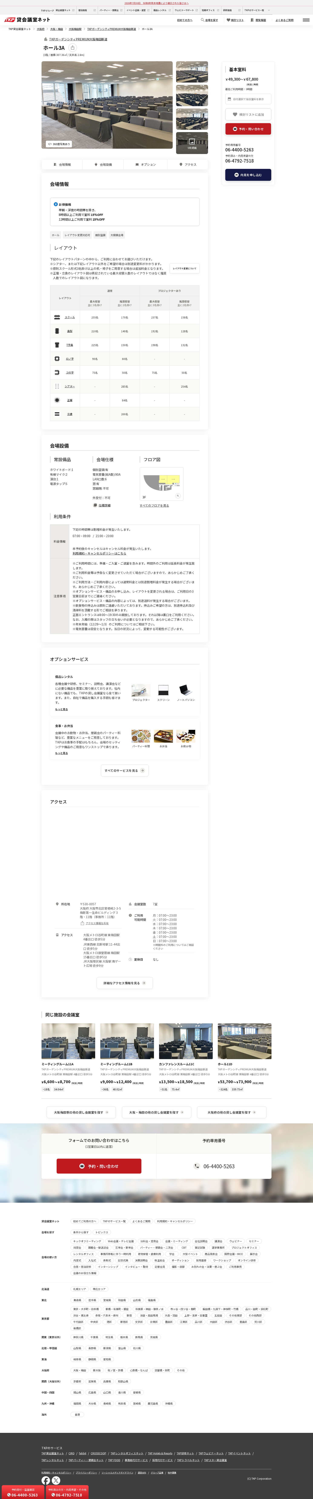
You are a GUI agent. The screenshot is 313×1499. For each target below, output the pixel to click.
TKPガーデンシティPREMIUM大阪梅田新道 (111, 29)
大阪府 (41, 29)
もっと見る (61, 709)
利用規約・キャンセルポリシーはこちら (99, 553)
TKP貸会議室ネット (20, 29)
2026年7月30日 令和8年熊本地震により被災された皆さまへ (157, 3)
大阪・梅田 (56, 29)
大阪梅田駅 (75, 29)
